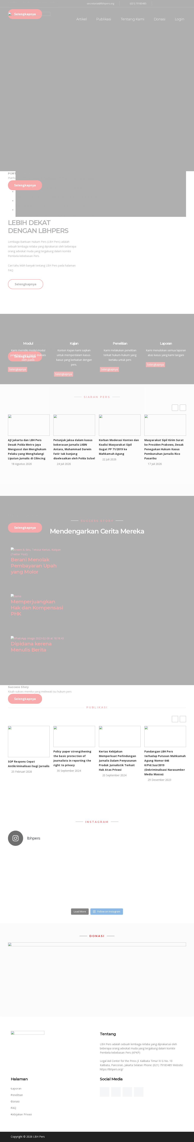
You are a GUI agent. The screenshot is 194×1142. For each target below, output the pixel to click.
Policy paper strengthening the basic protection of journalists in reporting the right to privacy (72, 758)
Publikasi (103, 19)
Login (179, 19)
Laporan (16, 1088)
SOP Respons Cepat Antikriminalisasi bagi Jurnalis (28, 764)
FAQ (13, 1108)
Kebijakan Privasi (21, 1114)
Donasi (159, 19)
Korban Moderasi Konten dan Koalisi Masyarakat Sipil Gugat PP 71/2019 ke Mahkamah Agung (119, 447)
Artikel (81, 19)
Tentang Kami (132, 19)
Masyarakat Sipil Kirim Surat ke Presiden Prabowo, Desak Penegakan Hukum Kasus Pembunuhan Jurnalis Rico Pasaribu (164, 449)
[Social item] (104, 1092)
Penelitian (17, 1095)
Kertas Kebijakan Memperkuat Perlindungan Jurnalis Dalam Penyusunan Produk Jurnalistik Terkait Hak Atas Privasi (118, 760)
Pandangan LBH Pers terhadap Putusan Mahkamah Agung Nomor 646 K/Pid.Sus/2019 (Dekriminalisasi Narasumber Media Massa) (165, 763)
